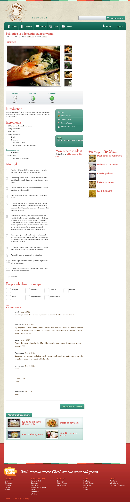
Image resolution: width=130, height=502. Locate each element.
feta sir (80, 140)
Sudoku (86, 490)
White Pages (62, 483)
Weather (34, 494)
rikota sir (74, 140)
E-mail (7, 487)
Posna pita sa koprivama (109, 155)
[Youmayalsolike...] (102, 150)
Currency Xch (36, 481)
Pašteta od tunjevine (107, 164)
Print (62, 112)
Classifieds (35, 485)
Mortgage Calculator (38, 487)
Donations (113, 481)
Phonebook (35, 492)
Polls (85, 487)
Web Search (61, 485)
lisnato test (67, 140)
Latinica (16, 498)
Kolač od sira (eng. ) (31, 422)
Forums (8, 490)
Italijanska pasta (105, 182)
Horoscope (87, 485)
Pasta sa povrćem (69, 423)
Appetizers (30, 37)
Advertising (114, 483)
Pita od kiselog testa (32, 434)
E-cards (8, 485)
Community (9, 483)
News (33, 490)
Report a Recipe (66, 123)
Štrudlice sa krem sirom (69, 434)
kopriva (59, 140)
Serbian (44, 37)
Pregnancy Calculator (117, 485)
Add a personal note (68, 126)
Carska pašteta (105, 173)
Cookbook (34, 483)
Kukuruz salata (104, 191)
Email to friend (66, 119)
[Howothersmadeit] (68, 150)
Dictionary (61, 481)
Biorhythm (87, 481)
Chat (6, 481)
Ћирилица (25, 498)
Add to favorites (66, 116)
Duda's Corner (88, 483)
